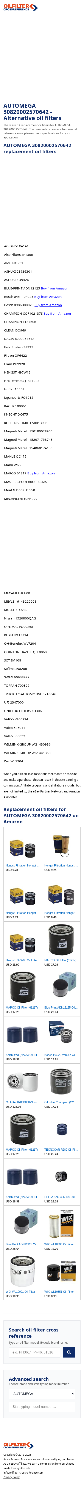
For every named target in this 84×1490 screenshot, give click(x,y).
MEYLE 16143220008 (20, 601)
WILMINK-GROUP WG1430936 (27, 744)
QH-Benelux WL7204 (20, 643)
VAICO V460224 (16, 719)
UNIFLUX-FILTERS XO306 (23, 711)
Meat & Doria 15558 (19, 490)
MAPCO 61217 (15, 473)
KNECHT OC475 (16, 414)
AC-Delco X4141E (17, 246)
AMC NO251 (13, 263)
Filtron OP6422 (15, 355)
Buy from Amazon (54, 288)
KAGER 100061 (15, 406)
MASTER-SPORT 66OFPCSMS (25, 482)
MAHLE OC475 (15, 456)
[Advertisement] (42, 56)
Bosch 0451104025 (18, 296)
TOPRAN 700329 (17, 685)
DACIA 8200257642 (19, 338)
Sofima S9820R (15, 668)
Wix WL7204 (13, 761)
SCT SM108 (12, 660)
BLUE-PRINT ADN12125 (22, 288)
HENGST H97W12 (17, 372)
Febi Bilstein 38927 (18, 347)
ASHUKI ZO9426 (16, 280)
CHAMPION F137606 (20, 322)
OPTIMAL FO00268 (18, 626)
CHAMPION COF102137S (23, 313)
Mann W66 (12, 465)
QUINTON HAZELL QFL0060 (25, 652)
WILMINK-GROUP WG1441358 (27, 753)
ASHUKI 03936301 (18, 271)
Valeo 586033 (14, 736)
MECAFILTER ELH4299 (20, 498)
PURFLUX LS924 (16, 635)
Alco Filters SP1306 (18, 254)
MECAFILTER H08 (17, 593)
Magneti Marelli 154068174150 (28, 448)
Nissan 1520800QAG (20, 618)
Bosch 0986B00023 (19, 305)
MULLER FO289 (16, 610)
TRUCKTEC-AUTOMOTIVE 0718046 (30, 694)
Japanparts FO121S (18, 397)
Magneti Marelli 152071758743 (28, 439)
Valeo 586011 (14, 727)
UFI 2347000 (14, 702)
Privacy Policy (11, 1477)
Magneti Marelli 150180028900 (28, 431)
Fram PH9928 (14, 364)
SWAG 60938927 (17, 677)
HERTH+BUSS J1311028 (21, 380)
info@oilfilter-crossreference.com (23, 1472)
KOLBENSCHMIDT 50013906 (26, 423)
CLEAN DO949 (15, 330)
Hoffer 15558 (14, 389)
